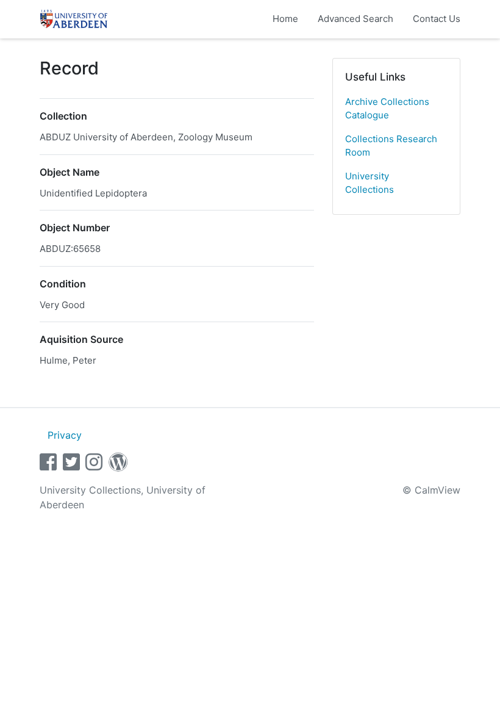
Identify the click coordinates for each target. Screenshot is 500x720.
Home (285, 18)
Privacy (65, 435)
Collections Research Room (391, 146)
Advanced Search (355, 18)
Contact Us (436, 18)
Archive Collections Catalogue (387, 108)
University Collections (369, 183)
